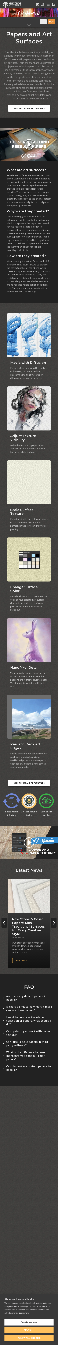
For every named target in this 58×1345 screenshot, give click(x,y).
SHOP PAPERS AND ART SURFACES (29, 108)
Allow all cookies (29, 1338)
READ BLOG (22, 960)
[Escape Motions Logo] (12, 4)
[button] (54, 923)
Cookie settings (29, 1322)
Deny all (29, 1330)
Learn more (24, 1313)
